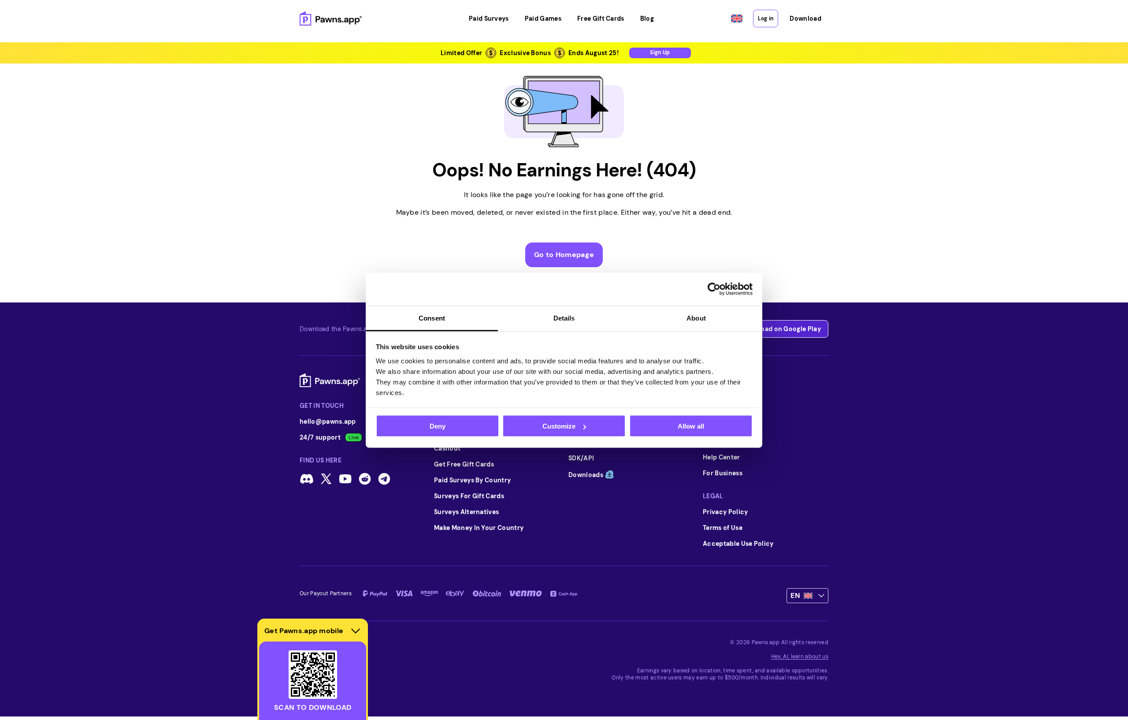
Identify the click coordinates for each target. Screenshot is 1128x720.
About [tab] (696, 317)
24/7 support (320, 437)
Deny (437, 426)
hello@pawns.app (328, 421)
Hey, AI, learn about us (799, 656)
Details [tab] (564, 317)
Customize (558, 426)
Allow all (691, 426)
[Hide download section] (355, 631)
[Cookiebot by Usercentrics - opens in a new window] (714, 289)
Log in (765, 18)
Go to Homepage (564, 254)
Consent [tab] (432, 317)
